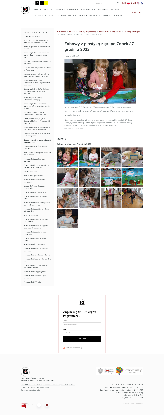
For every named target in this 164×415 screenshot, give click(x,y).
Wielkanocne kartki (31, 172)
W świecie (115, 9)
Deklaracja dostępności (30, 390)
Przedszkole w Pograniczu (110, 31)
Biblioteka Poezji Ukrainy (89, 15)
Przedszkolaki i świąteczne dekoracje (37, 255)
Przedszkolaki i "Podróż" (32, 282)
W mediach (39, 15)
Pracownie (71, 9)
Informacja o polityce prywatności (35, 387)
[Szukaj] (118, 3)
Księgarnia (136, 12)
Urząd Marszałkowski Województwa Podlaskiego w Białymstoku (48, 385)
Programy (59, 9)
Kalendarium (103, 9)
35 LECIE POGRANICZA (112, 15)
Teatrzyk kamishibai (31, 215)
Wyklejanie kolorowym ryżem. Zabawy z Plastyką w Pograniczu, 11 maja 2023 (37, 121)
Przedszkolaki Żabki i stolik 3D (34, 245)
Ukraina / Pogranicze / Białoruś (62, 15)
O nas (36, 9)
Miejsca (47, 9)
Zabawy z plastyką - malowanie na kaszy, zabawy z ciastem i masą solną (36, 55)
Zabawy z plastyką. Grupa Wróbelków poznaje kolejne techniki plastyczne (37, 82)
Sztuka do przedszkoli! (32, 36)
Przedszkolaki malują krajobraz (35, 272)
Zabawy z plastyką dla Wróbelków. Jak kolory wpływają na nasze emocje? (36, 91)
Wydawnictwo (87, 9)
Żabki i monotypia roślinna (33, 176)
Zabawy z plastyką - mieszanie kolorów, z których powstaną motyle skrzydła (37, 106)
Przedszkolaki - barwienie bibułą (35, 192)
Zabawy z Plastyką (35, 32)
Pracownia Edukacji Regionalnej (82, 31)
